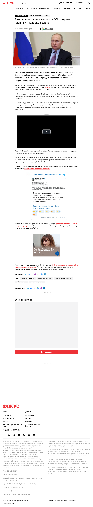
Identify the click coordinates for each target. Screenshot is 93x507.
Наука (81, 8)
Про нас (6, 422)
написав (47, 87)
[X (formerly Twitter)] (22, 3)
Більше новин (46, 352)
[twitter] (9, 435)
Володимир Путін (28, 278)
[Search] (89, 2)
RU (85, 3)
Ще (87, 8)
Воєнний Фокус (45, 8)
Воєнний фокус (21, 15)
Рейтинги (79, 3)
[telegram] (14, 435)
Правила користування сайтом (12, 426)
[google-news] (29, 435)
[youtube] (19, 435)
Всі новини (20, 8)
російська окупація (45, 278)
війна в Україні (21, 282)
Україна (67, 8)
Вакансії (28, 422)
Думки (61, 3)
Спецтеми (70, 3)
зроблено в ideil (8, 503)
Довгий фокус (8, 418)
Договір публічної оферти (32, 426)
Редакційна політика (11, 430)
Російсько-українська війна (39, 15)
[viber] (24, 435)
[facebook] (4, 435)
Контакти (72, 500)
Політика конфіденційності (57, 500)
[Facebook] (19, 3)
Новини (6, 412)
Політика (57, 8)
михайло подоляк (37, 282)
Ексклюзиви (32, 8)
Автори (28, 418)
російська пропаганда (64, 278)
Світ (74, 8)
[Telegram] (25, 3)
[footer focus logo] (11, 406)
